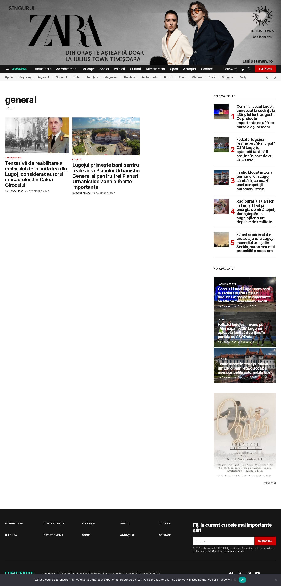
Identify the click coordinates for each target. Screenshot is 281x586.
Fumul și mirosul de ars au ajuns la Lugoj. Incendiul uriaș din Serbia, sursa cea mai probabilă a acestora (255, 242)
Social (223, 359)
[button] (7, 68)
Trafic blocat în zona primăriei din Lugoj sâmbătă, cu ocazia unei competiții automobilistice (254, 180)
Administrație (227, 284)
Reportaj (25, 77)
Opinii (9, 77)
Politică (165, 523)
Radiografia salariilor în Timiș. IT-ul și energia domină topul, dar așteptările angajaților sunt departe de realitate (255, 211)
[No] (276, 580)
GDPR (215, 551)
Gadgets (227, 77)
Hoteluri (129, 77)
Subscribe (265, 540)
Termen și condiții (233, 551)
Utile (77, 77)
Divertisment (53, 535)
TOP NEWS (265, 68)
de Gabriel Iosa (227, 306)
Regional (43, 77)
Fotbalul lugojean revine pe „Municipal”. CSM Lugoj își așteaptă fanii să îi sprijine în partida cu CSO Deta (255, 149)
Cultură (11, 535)
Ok (242, 579)
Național (61, 77)
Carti (212, 77)
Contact (165, 535)
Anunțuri (92, 77)
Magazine (111, 77)
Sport (223, 320)
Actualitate (14, 158)
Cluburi (197, 77)
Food (182, 77)
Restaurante (149, 77)
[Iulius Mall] (140, 32)
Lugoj (77, 160)
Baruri (168, 77)
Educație (88, 523)
